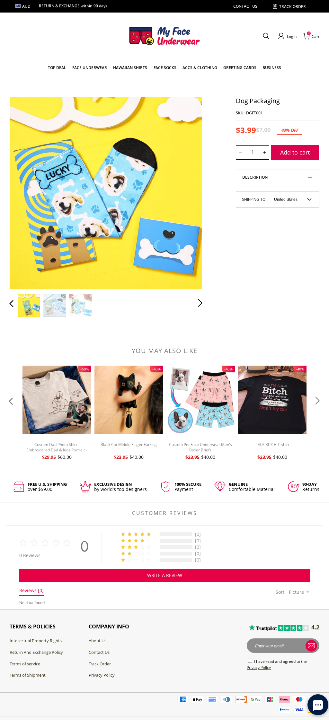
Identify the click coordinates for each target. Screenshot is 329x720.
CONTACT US (245, 6)
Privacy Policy (102, 675)
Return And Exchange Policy (36, 652)
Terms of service (25, 664)
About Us (97, 641)
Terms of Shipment (28, 675)
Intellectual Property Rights (36, 641)
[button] (266, 36)
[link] (57, 67)
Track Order (292, 6)
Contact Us (99, 652)
